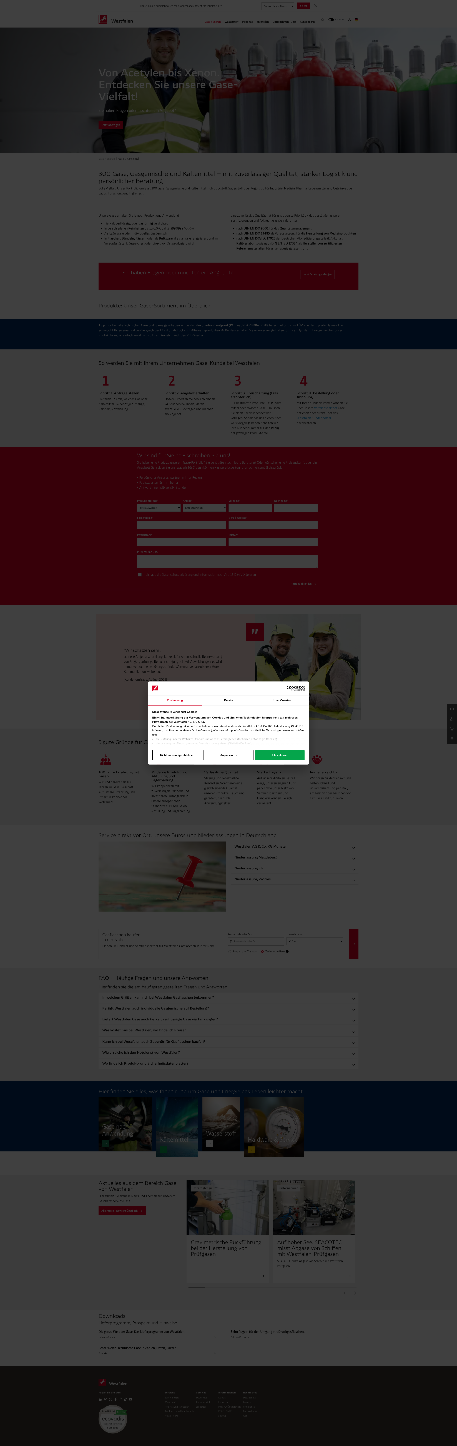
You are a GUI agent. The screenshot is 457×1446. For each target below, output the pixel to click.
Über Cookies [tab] (282, 700)
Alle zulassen (280, 755)
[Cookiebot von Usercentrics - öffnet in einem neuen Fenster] (289, 688)
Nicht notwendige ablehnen (177, 755)
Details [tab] (228, 700)
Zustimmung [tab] (175, 700)
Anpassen (226, 755)
